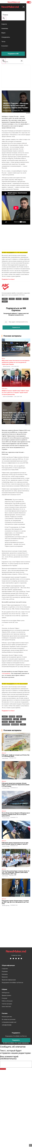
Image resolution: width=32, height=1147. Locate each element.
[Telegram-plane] (21, 958)
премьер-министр (15, 724)
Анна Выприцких (7, 110)
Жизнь (3, 358)
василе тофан (12, 716)
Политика (5, 100)
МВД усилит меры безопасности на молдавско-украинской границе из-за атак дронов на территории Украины (16, 362)
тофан (23, 724)
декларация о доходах (7, 719)
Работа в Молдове (7, 1001)
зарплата (23, 719)
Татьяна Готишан (5, 788)
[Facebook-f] (10, 958)
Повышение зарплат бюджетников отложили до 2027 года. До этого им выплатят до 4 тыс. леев (15, 902)
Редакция (5, 971)
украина (4, 301)
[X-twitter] (13, 958)
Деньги (5, 410)
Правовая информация (9, 979)
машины (11, 721)
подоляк (25, 298)
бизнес (4, 716)
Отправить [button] (3, 1069)
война (4, 298)
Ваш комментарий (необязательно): (9, 1058)
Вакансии (5, 977)
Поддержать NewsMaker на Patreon (12, 982)
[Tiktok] (18, 958)
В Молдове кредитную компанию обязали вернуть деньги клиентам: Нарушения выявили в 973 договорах (15, 785)
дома (16, 719)
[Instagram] (16, 958)
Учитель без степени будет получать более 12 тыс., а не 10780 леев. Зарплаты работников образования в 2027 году (15, 872)
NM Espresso (5, 992)
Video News (4, 388)
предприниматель (6, 724)
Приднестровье (6, 995)
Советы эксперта (7, 1003)
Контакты (5, 974)
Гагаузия (4, 998)
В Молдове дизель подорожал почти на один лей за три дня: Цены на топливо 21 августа (15, 843)
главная (11, 298)
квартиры (5, 721)
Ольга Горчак (5, 758)
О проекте (5, 968)
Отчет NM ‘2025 (6, 1006)
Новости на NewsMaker (8, 396)
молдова (19, 298)
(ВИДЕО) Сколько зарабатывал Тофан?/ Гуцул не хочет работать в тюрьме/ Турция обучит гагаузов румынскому (15, 392)
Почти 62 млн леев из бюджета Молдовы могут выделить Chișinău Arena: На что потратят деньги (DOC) (16, 814)
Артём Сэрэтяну (6, 366)
